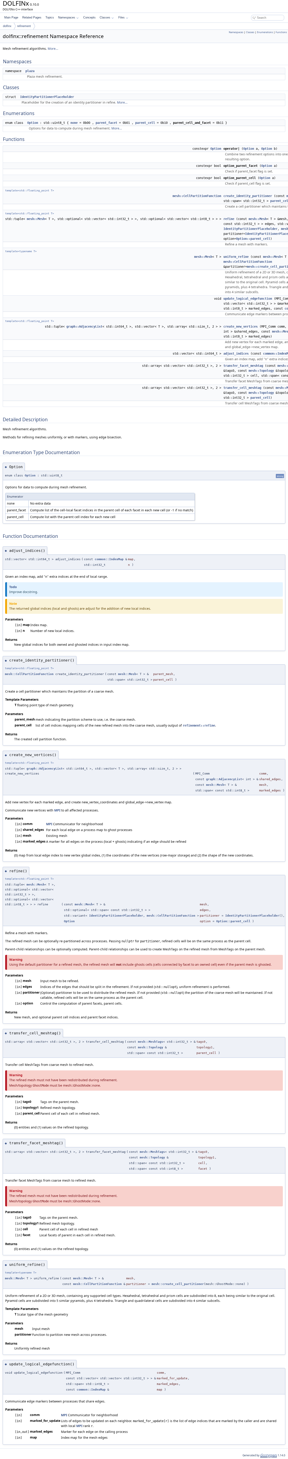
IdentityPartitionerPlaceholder (47, 97)
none (74, 123)
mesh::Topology (261, 370)
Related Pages (31, 17)
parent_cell (145, 123)
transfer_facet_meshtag (243, 365)
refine (228, 219)
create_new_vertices (240, 326)
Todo (13, 587)
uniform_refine (236, 256)
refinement (24, 26)
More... (53, 48)
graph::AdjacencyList (84, 326)
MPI (57, 810)
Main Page (11, 17)
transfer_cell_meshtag (242, 388)
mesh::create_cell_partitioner (178, 1284)
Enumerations (265, 32)
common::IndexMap (109, 559)
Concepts (89, 17)
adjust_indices (236, 353)
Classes (105, 17)
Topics (49, 17)
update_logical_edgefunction (247, 298)
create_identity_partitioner (247, 196)
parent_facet (106, 123)
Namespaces (66, 17)
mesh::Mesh (36, 219)
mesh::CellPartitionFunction (197, 196)
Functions (281, 32)
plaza (29, 71)
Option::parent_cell (253, 238)
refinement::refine (199, 725)
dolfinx (7, 26)
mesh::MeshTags (150, 1041)
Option (32, 123)
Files (121, 17)
